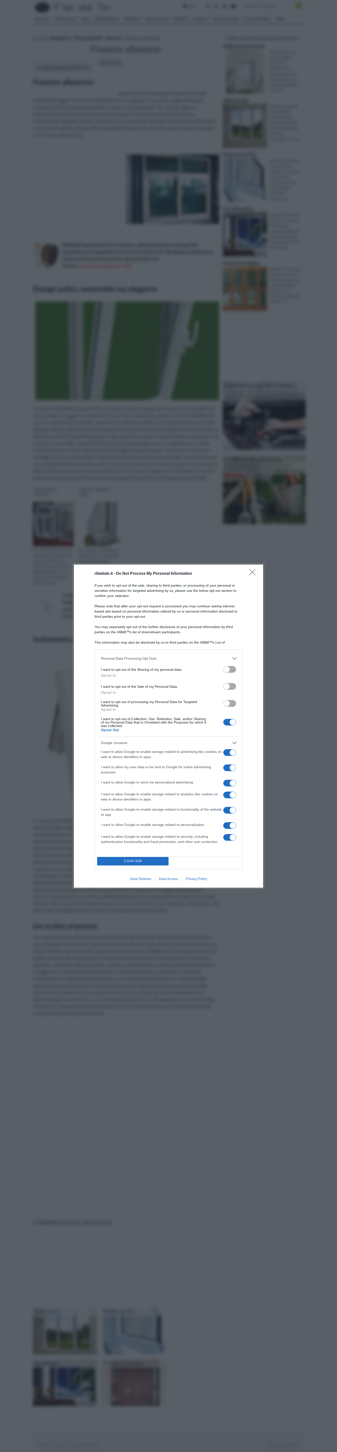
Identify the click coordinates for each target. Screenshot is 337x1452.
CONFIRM (133, 861)
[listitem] (168, 658)
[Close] (254, 573)
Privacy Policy (196, 879)
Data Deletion (140, 879)
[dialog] (168, 726)
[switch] (229, 669)
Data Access (168, 879)
